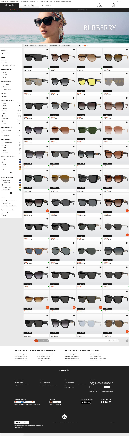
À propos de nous (19, 379)
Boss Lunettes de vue (95, 356)
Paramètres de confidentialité (21, 384)
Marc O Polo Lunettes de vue (71, 358)
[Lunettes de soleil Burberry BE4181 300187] (36, 178)
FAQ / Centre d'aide (69, 382)
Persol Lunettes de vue (95, 353)
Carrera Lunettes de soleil (20, 358)
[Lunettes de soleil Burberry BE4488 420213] (36, 299)
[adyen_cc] (15, 402)
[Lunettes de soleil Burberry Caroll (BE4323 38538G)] (89, 105)
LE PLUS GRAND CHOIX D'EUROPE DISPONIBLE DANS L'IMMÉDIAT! (19, 1)
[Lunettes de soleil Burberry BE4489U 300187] (36, 202)
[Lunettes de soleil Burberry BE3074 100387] (89, 250)
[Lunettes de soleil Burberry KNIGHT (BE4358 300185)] (89, 81)
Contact (16, 385)
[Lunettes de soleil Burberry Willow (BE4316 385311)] (63, 105)
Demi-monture (6, 133)
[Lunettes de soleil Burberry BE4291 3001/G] (36, 81)
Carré (4, 103)
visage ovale (6, 145)
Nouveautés (6, 84)
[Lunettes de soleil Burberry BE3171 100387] (116, 226)
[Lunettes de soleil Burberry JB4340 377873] (116, 323)
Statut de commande (69, 387)
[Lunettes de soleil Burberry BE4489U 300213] (116, 202)
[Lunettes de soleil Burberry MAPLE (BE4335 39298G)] (36, 154)
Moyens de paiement (44, 382)
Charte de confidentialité (36, 425)
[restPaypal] (26, 402)
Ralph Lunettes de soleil (43, 358)
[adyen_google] (34, 402)
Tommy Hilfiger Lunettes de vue (98, 358)
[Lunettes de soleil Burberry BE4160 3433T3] (116, 250)
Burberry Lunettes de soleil (44, 360)
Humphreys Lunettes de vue (71, 356)
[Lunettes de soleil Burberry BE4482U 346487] (63, 299)
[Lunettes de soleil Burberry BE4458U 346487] (89, 275)
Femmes (5, 60)
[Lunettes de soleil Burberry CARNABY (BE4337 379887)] (89, 202)
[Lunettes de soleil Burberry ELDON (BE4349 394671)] (89, 130)
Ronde (4, 115)
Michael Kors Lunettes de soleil (45, 354)
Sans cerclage (6, 135)
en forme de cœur (7, 142)
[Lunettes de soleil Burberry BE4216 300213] (63, 57)
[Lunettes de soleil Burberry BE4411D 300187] (116, 299)
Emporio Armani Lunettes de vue (72, 360)
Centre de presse (18, 382)
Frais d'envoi (42, 384)
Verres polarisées (7, 203)
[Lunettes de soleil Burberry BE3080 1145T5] (63, 178)
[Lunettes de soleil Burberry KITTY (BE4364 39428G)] (63, 323)
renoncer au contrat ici (22, 422)
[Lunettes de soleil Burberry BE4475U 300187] (36, 226)
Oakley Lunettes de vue (70, 354)
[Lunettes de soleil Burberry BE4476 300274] (116, 178)
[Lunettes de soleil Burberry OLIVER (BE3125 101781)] (63, 250)
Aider (65, 379)
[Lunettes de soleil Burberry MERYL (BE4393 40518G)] (36, 275)
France (120, 1)
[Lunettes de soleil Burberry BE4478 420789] (89, 57)
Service (41, 379)
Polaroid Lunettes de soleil (21, 360)
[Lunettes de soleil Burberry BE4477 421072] (89, 323)
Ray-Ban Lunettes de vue (70, 353)
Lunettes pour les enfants (9, 65)
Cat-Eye (5, 105)
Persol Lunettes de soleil (20, 356)
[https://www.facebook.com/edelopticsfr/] (102, 402)
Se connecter (99, 6)
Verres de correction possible (9, 200)
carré (4, 150)
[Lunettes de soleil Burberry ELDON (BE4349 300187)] (63, 202)
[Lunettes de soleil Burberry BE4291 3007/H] (116, 81)
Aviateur (5, 108)
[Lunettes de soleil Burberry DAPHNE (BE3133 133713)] (116, 130)
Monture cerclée (7, 130)
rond (4, 147)
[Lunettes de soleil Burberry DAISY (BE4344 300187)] (89, 178)
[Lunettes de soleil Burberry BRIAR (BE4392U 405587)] (116, 275)
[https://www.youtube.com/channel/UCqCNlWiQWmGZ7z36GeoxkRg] (110, 402)
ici (97, 390)
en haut (112, 422)
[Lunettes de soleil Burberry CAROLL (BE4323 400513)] (116, 105)
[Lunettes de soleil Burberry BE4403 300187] (36, 105)
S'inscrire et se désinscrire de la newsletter (75, 384)
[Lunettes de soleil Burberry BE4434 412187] (63, 275)
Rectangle (5, 110)
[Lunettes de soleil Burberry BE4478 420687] (63, 226)
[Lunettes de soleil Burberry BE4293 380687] (89, 226)
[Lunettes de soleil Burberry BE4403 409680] (36, 250)
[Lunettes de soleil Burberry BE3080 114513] (63, 130)
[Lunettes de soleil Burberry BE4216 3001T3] (63, 81)
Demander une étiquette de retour (48, 385)
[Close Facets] (11, 45)
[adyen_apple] (30, 402)
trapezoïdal (5, 152)
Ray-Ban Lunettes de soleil (21, 353)
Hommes (5, 62)
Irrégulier (5, 121)
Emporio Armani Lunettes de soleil (46, 353)
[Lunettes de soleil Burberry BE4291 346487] (36, 57)
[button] (9, 5)
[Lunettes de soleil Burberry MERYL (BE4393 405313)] (116, 154)
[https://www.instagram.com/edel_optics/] (106, 402)
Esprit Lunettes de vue (95, 360)
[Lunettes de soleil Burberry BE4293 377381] (63, 154)
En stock (5, 86)
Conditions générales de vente (22, 425)
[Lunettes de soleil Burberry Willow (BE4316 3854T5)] (116, 57)
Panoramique (6, 118)
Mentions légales (18, 427)
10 (113, 340)
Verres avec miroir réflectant (9, 205)
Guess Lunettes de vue (95, 354)
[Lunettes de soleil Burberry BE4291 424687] (89, 299)
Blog (65, 385)
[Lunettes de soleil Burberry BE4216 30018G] (36, 130)
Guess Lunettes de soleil (43, 356)
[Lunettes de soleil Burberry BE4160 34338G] (89, 154)
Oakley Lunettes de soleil (20, 354)
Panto (4, 113)
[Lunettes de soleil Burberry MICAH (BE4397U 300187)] (36, 323)
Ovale (4, 123)
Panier (113, 6)
